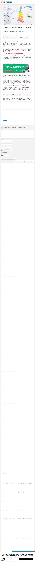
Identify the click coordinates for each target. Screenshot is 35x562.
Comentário (3, 128)
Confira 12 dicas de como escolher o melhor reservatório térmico (23, 527)
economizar (6, 37)
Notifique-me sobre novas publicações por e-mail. (9, 150)
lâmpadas (17, 80)
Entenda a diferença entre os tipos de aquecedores (24, 518)
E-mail (2, 142)
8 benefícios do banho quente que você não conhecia (24, 501)
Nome (2, 139)
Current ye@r (3, 154)
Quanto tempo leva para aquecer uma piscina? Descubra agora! (23, 538)
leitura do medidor (25, 99)
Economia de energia (22, 31)
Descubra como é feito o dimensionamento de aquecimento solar (24, 475)
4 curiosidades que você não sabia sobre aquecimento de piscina (23, 492)
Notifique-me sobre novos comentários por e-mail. (9, 149)
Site (1, 145)
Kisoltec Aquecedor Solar (13, 31)
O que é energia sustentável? (21, 510)
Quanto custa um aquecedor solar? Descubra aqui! (24, 483)
